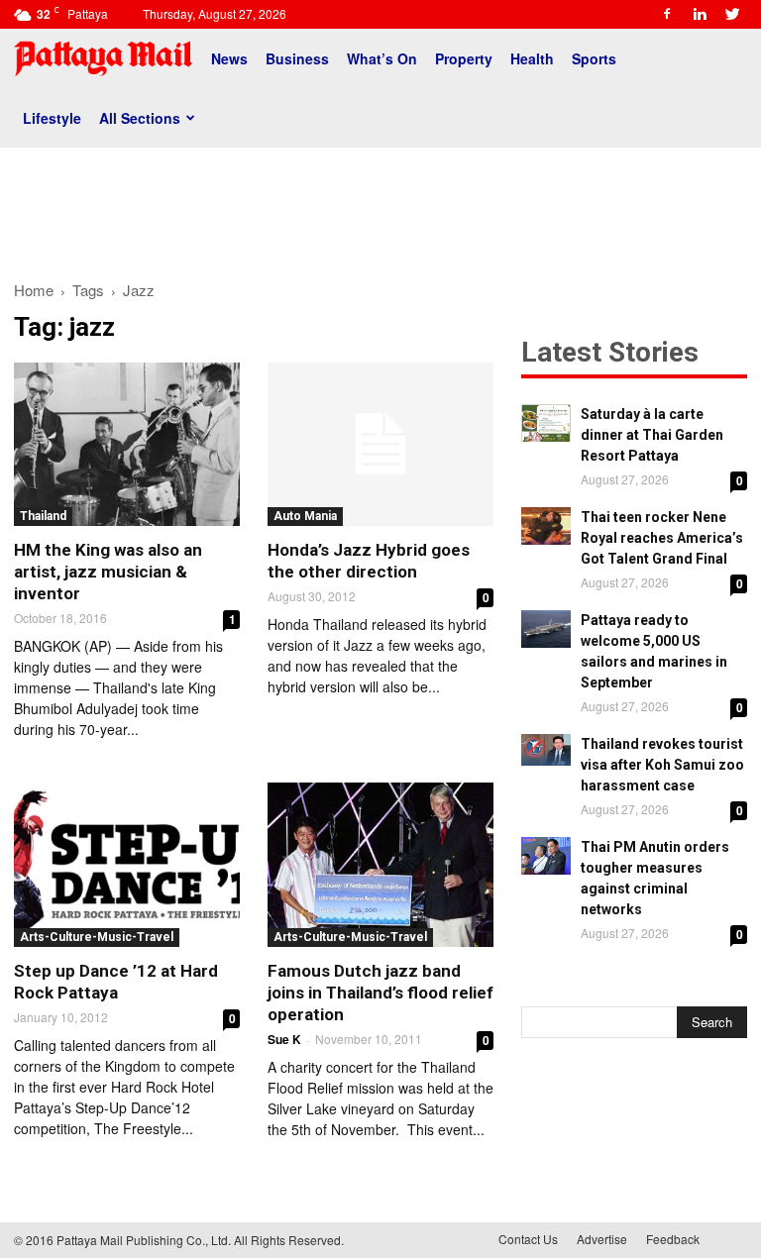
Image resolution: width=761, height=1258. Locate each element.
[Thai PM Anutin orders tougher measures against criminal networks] (546, 856)
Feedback (673, 1238)
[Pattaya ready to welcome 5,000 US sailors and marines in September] (546, 629)
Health (532, 58)
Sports (594, 58)
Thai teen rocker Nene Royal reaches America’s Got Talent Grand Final (662, 538)
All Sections (139, 118)
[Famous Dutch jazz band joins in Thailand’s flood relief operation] (380, 864)
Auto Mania (305, 516)
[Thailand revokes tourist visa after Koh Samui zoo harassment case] (546, 750)
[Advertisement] (380, 206)
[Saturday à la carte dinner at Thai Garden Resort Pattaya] (546, 423)
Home (34, 289)
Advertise (602, 1238)
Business (297, 58)
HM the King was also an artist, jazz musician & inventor (108, 571)
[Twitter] (732, 14)
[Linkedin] (699, 14)
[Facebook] (667, 14)
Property (463, 58)
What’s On (382, 58)
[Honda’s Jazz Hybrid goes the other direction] (380, 444)
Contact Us (528, 1238)
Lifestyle (52, 118)
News (229, 58)
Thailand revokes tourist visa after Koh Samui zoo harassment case (662, 764)
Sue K (284, 1039)
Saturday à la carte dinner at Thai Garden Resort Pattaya (652, 435)
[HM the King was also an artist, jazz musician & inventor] (127, 444)
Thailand (43, 516)
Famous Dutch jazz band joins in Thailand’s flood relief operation (380, 992)
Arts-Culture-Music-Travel (96, 937)
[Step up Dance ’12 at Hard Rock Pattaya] (127, 864)
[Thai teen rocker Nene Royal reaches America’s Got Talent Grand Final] (546, 526)
